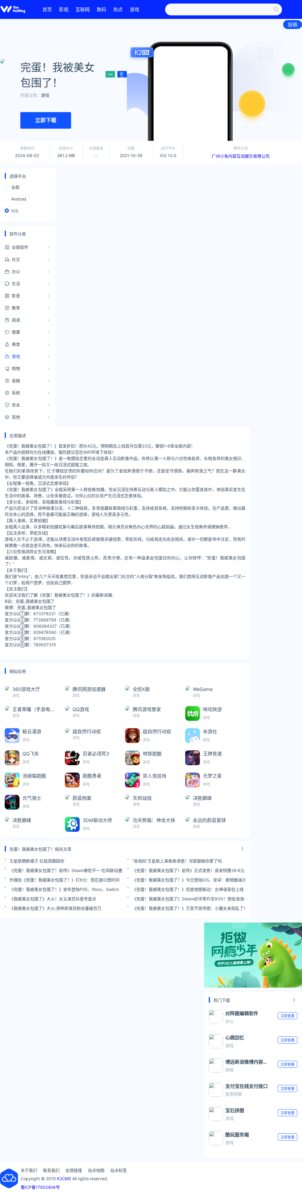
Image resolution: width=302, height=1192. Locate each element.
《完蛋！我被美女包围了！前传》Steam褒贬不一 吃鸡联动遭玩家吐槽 (66, 870)
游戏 (134, 9)
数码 (101, 9)
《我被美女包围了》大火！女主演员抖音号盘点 (52, 898)
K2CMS (64, 1178)
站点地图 (96, 1170)
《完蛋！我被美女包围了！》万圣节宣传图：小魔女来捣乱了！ (188, 908)
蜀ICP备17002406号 (40, 1187)
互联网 (83, 9)
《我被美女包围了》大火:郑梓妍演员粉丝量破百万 (55, 908)
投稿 (292, 25)
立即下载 (45, 120)
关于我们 (29, 1170)
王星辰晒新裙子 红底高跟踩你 (36, 860)
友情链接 (73, 1170)
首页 (47, 9)
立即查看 (287, 1016)
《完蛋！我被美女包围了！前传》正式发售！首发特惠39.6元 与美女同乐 (188, 870)
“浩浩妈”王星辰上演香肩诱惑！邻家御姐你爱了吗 (177, 860)
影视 (63, 9)
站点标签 (118, 1170)
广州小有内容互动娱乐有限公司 (241, 156)
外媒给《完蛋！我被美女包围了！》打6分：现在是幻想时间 (64, 879)
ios (110, 74)
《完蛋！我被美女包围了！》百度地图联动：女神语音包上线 (188, 889)
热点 (118, 9)
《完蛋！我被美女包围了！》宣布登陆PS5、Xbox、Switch (64, 889)
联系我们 (51, 1170)
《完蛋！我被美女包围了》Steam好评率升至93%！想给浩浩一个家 (188, 898)
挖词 (121, 74)
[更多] (242, 849)
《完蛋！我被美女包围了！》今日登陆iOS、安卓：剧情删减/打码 (188, 879)
